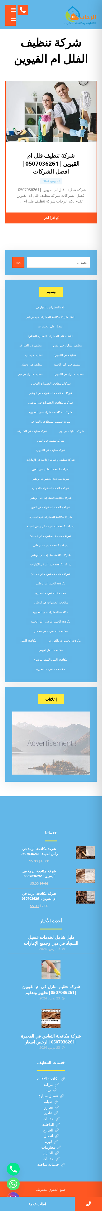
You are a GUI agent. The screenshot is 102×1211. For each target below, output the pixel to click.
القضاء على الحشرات (50, 326)
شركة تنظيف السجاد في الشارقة (50, 422)
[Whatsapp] (13, 1183)
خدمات (48, 1118)
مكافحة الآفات (48, 1078)
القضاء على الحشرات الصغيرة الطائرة (50, 336)
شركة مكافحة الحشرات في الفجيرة (50, 517)
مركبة (48, 1084)
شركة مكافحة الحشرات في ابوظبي (51, 498)
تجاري (48, 1107)
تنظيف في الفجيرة (65, 355)
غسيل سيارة (48, 1095)
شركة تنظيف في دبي (71, 431)
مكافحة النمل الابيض (50, 650)
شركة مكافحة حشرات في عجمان (50, 574)
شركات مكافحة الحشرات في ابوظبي (50, 393)
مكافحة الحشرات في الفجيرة (50, 612)
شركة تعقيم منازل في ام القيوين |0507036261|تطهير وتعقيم (51, 989)
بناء (48, 1090)
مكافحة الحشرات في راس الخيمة (50, 621)
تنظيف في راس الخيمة (66, 364)
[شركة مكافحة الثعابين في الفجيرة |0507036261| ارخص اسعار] (51, 1018)
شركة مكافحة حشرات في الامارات (50, 564)
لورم (48, 1141)
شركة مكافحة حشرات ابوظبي (50, 545)
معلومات (48, 1147)
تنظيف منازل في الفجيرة (68, 374)
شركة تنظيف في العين (50, 441)
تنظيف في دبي (33, 355)
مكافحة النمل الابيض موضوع (50, 659)
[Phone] (13, 1169)
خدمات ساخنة (48, 1164)
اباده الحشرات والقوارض (50, 307)
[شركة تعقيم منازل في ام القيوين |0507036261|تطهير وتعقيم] (51, 969)
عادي (48, 1113)
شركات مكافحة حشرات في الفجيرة (50, 412)
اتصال (48, 1135)
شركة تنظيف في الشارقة (32, 431)
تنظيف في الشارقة (30, 345)
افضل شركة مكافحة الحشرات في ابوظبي (50, 317)
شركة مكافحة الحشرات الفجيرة (51, 488)
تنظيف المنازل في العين (67, 345)
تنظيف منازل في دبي (30, 374)
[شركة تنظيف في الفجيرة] (80, 15)
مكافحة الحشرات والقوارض (64, 640)
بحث (18, 262)
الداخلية (48, 1124)
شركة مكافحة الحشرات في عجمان (50, 536)
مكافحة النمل (28, 640)
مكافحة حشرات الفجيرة (50, 669)
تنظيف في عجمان (31, 364)
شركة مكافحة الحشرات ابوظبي (50, 479)
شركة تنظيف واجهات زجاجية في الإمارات (50, 460)
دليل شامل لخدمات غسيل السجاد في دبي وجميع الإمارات (51, 940)
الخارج (48, 1130)
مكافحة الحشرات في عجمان (50, 631)
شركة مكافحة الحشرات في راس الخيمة (50, 526)
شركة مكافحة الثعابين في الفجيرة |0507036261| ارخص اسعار (51, 1039)
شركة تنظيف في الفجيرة (50, 450)
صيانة (48, 1101)
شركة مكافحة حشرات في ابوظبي (51, 555)
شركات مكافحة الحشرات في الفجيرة (50, 402)
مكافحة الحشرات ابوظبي (50, 583)
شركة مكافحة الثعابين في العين (50, 469)
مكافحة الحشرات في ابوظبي (50, 602)
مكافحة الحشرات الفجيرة (50, 593)
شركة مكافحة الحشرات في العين (50, 507)
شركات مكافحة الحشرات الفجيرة (51, 383)
